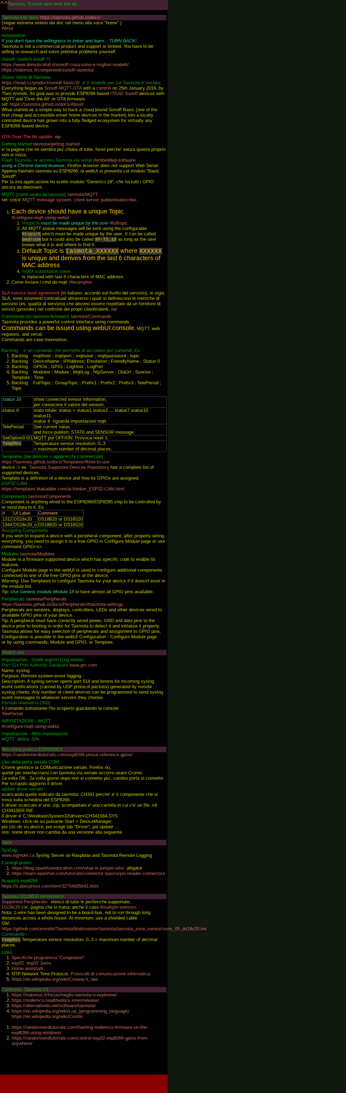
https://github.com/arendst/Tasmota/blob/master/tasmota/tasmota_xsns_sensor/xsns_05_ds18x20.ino (104, 928)
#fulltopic (119, 223)
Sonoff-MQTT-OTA (63, 88)
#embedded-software (114, 160)
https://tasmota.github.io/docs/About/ (47, 104)
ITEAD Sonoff (124, 93)
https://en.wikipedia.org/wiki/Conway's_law (55, 979)
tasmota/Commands (91, 316)
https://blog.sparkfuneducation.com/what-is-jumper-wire (68, 868)
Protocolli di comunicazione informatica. (111, 973)
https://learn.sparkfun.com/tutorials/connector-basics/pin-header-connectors (88, 873)
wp (58, 136)
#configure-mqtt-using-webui (40, 217)
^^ (4, 3)
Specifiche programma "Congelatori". (49, 957)
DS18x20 (11, 907)
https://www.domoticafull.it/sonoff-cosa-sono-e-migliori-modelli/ (65, 64)
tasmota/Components (49, 496)
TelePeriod (12, 713)
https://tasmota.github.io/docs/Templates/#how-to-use (55, 461)
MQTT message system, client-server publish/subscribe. (79, 199)
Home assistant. (28, 968)
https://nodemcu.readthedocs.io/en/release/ (55, 1000)
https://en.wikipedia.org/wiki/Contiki (47, 1016)
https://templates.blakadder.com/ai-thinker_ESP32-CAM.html (63, 488)
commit (103, 88)
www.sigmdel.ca (19, 855)
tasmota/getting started (55, 144)
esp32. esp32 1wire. (32, 963)
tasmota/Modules (37, 553)
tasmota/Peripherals (46, 599)
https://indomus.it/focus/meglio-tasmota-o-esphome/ (64, 994)
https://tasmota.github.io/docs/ (70, 17)
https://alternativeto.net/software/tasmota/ (54, 1005)
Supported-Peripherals (24, 901)
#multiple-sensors (118, 907)
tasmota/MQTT (83, 194)
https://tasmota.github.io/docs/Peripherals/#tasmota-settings (62, 604)
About (7, 28)
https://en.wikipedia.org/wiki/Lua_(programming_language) (70, 1011)
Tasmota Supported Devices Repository (69, 467)
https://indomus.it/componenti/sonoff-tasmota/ (48, 70)
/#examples (80, 282)
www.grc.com (83, 665)
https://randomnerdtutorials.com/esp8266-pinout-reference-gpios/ (67, 754)
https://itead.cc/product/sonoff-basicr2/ (41, 82)
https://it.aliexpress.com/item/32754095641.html (50, 886)
